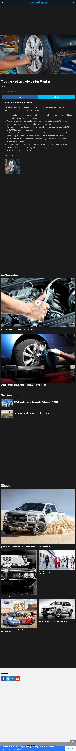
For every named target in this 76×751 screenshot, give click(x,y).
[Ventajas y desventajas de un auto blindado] (57, 609)
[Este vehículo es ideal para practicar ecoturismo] (7, 414)
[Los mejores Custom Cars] (19, 572)
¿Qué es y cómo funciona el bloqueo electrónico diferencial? (25, 546)
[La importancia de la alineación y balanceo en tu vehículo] (38, 358)
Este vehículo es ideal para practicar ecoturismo (33, 413)
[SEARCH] (74, 2)
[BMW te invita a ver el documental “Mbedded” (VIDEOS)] (7, 403)
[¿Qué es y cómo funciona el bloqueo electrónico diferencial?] (38, 516)
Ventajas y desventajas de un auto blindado (53, 621)
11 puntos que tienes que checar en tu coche (19, 329)
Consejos (16, 395)
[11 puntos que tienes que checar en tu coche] (38, 302)
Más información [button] (16, 749)
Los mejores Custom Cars (9, 597)
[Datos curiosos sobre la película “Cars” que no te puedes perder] (19, 613)
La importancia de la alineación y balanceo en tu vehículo (24, 385)
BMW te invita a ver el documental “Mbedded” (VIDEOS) (36, 402)
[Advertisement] (38, 20)
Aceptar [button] (70, 748)
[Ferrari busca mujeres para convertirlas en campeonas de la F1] (57, 560)
